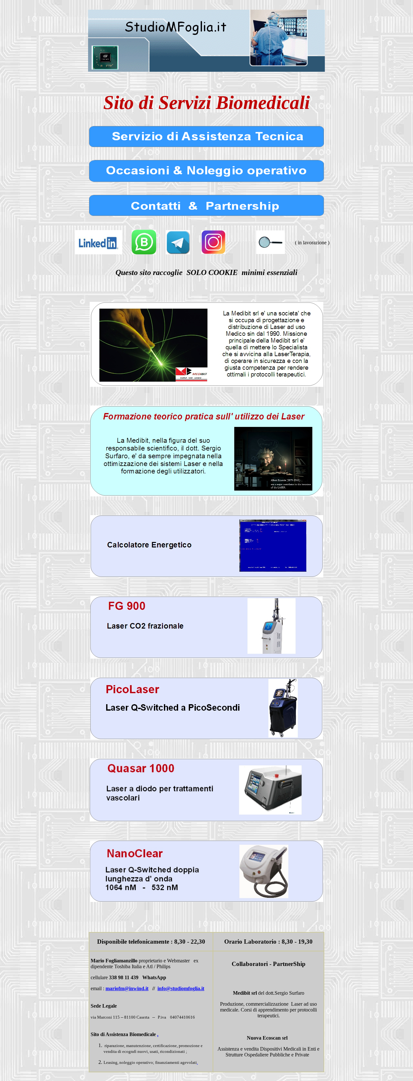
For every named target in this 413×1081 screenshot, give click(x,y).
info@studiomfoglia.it (180, 988)
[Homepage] (206, 70)
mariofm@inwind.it (127, 988)
